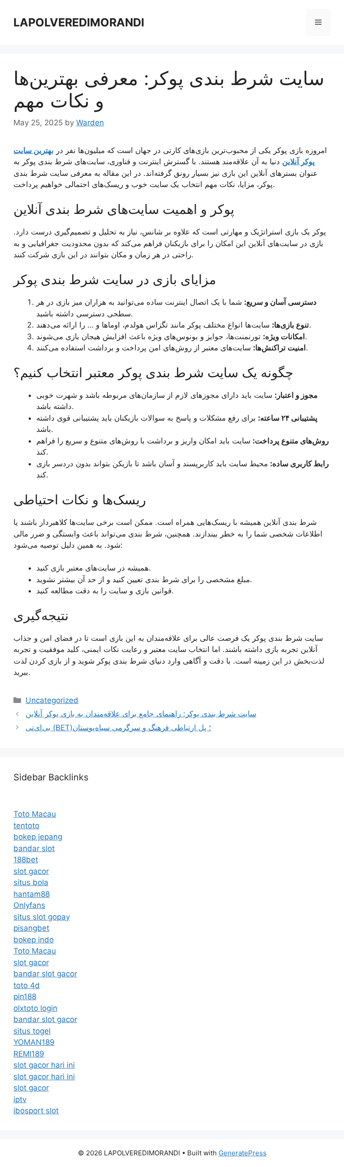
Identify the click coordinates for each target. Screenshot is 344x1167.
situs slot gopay (41, 916)
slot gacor (31, 871)
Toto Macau (34, 813)
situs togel (32, 1030)
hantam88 (31, 894)
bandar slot (34, 848)
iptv (19, 1099)
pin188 (24, 996)
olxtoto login (35, 1008)
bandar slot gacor (45, 973)
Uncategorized (52, 700)
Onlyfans (29, 905)
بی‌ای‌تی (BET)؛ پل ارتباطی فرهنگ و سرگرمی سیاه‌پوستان (118, 727)
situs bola (30, 882)
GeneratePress (243, 1153)
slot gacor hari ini (44, 1065)
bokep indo (33, 939)
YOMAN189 (34, 1042)
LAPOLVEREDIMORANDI (78, 22)
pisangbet (31, 928)
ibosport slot (36, 1110)
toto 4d (26, 985)
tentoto (26, 825)
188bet (25, 859)
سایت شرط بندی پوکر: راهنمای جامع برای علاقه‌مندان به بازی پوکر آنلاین (141, 713)
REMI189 (28, 1053)
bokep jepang (37, 836)
